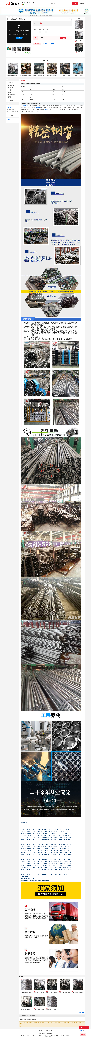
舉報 (16, 52)
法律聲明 (57, 1035)
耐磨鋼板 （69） (11, 92)
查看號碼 (63, 38)
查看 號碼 (9, 107)
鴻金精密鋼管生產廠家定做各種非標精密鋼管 (15, 75)
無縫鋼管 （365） (11, 82)
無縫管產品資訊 (41, 1030)
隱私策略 (45, 1035)
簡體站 (62, 1035)
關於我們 (22, 1035)
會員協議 (51, 1035)
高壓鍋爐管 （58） (11, 85)
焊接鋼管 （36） (11, 97)
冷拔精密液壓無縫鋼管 (31, 1019)
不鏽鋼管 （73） (11, 89)
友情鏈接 (68, 1035)
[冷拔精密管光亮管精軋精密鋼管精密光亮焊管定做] (79, 47)
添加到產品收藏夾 (10, 121)
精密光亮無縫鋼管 (24, 1018)
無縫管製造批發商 (49, 1030)
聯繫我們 (28, 1035)
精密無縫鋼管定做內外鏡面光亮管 (47, 1032)
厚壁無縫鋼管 (74, 1018)
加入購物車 (45, 44)
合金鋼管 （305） (11, 84)
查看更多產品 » (81, 1012)
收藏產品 (10, 52)
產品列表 (33, 15)
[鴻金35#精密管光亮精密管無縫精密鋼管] (79, 35)
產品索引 (8, 119)
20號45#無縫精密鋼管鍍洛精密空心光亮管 (82, 28)
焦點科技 (47, 1036)
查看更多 (12, 100)
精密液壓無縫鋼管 (66, 1018)
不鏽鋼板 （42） (11, 91)
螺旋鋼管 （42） (11, 96)
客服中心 (34, 1035)
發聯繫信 (37, 44)
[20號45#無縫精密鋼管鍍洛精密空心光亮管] (79, 24)
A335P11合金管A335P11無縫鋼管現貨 (66, 75)
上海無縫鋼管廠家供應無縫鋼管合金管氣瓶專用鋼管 (55, 75)
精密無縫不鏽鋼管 (54, 1018)
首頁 (30, 15)
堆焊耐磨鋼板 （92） (11, 94)
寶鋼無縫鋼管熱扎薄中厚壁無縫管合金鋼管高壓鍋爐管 (29, 75)
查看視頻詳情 (19, 44)
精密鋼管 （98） (11, 87)
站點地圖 (39, 1035)
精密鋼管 (37, 15)
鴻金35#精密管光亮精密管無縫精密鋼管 (82, 40)
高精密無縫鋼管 (46, 1018)
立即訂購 (52, 44)
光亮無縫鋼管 (31, 1018)
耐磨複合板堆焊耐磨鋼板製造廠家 (39, 75)
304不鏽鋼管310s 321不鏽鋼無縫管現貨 (79, 75)
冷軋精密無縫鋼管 (38, 1018)
